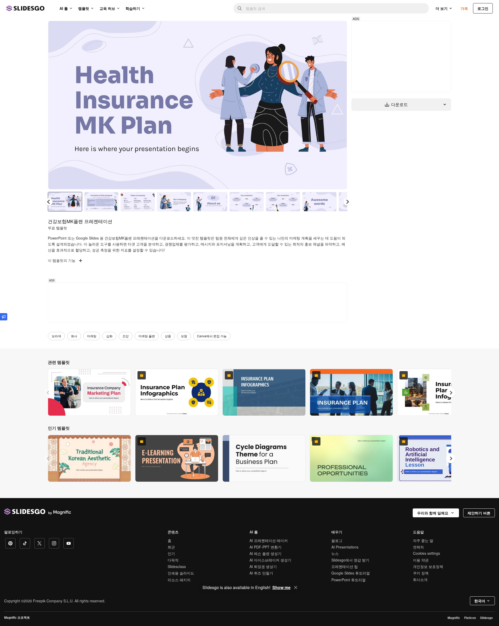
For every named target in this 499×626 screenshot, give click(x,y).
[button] (347, 201)
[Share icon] (338, 29)
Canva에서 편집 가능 (212, 336)
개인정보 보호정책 (428, 566)
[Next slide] (339, 105)
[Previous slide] (48, 392)
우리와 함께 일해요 (432, 512)
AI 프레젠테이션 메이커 (269, 540)
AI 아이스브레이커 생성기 (270, 560)
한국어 (479, 600)
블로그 (336, 540)
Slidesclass (177, 566)
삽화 (109, 336)
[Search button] (239, 8)
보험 (184, 336)
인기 (171, 553)
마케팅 (91, 336)
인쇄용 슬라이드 (181, 573)
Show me (281, 587)
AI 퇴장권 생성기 (263, 566)
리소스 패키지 (179, 580)
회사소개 (420, 579)
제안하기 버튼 (479, 512)
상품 (168, 336)
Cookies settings (426, 553)
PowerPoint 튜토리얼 (348, 580)
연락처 (418, 547)
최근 (171, 547)
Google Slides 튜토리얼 (350, 573)
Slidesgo (486, 617)
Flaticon (470, 617)
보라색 (56, 336)
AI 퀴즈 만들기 (261, 573)
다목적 (173, 560)
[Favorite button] (324, 29)
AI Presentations (344, 547)
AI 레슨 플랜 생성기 (265, 553)
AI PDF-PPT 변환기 (265, 547)
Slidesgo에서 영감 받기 (350, 560)
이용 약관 (421, 560)
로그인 (482, 8)
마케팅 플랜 (147, 336)
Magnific (454, 617)
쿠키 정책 (421, 573)
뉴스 (335, 553)
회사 (74, 336)
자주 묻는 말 (423, 540)
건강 (125, 336)
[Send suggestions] (3, 316)
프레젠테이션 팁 (344, 566)
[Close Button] (296, 587)
